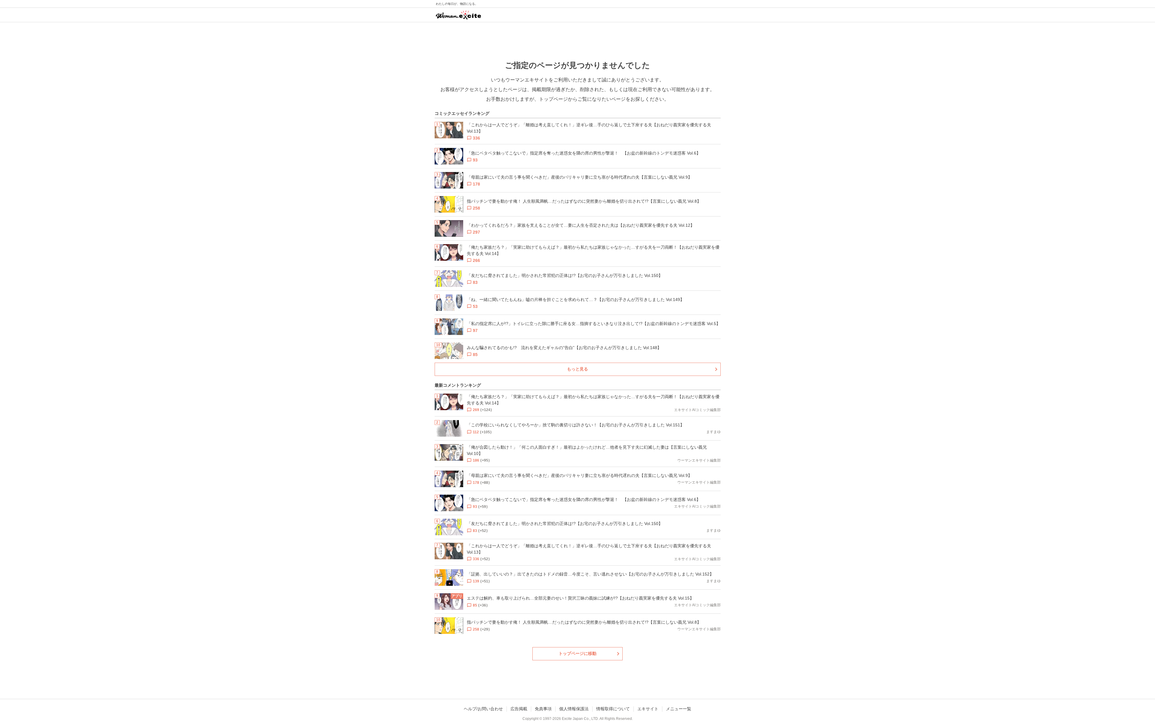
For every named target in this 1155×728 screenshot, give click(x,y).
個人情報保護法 (574, 708)
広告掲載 (518, 708)
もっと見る (577, 369)
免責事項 (543, 708)
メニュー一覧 (678, 708)
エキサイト (647, 708)
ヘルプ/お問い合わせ (483, 708)
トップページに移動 (577, 653)
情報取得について (613, 708)
